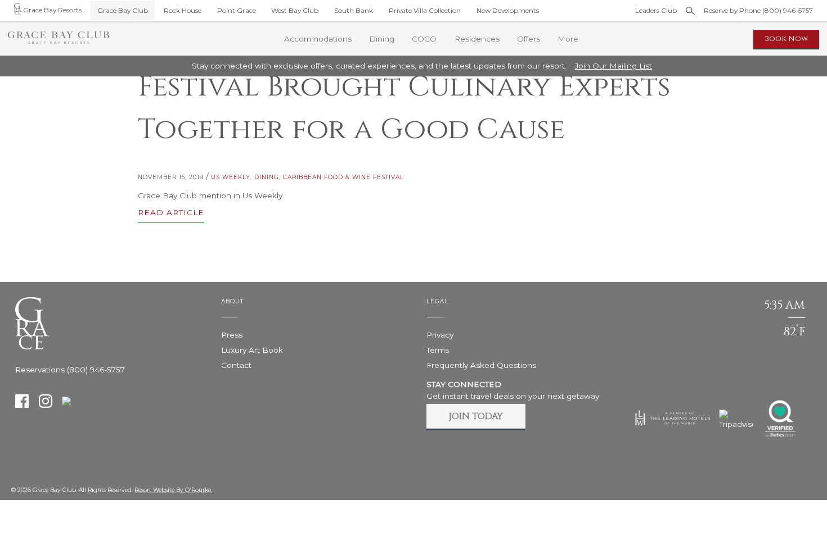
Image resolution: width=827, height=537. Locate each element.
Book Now (786, 39)
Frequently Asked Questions (481, 365)
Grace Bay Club (122, 10)
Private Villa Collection (425, 10)
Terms (437, 349)
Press (231, 334)
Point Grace (236, 10)
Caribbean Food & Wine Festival (343, 177)
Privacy (439, 334)
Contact (236, 365)
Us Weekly (230, 177)
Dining (266, 177)
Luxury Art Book (252, 349)
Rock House (182, 10)
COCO (424, 38)
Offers (528, 38)
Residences (477, 38)
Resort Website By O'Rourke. (173, 490)
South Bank (353, 10)
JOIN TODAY (476, 416)
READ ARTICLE (171, 213)
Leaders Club (656, 10)
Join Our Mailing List (613, 65)
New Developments (508, 10)
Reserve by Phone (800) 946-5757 (758, 10)
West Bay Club (294, 10)
